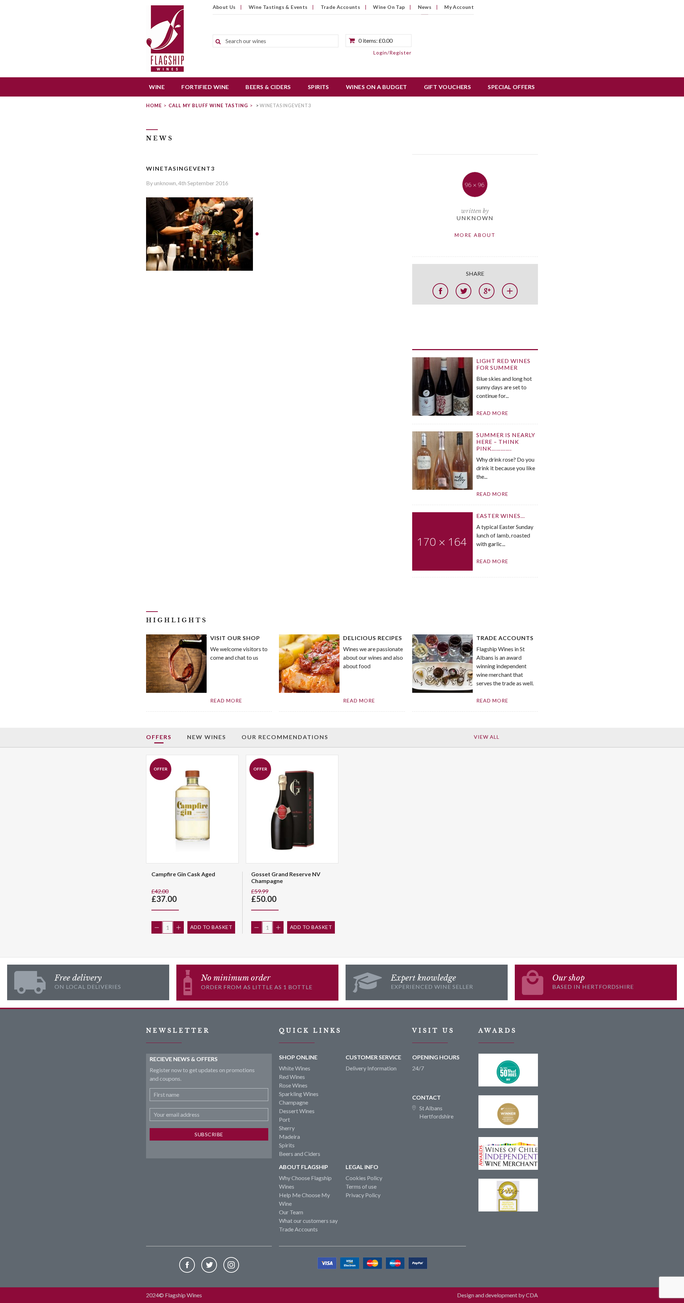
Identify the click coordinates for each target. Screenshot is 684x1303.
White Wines (294, 1068)
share (475, 273)
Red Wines (292, 1076)
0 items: (375, 40)
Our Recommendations (285, 736)
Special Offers (511, 86)
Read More (226, 700)
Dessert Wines (297, 1110)
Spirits (318, 86)
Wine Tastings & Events (278, 7)
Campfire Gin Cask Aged (183, 874)
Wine (157, 86)
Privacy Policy (363, 1195)
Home (154, 105)
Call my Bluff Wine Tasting (208, 105)
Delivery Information (371, 1068)
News (425, 7)
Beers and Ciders (299, 1153)
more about (475, 235)
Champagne (293, 1102)
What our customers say (308, 1220)
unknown (475, 217)
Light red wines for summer (503, 364)
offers (159, 736)
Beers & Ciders (268, 86)
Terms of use (361, 1186)
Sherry (287, 1128)
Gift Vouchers (447, 86)
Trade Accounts (341, 7)
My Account (459, 7)
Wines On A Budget (376, 86)
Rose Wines (293, 1085)
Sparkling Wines (298, 1093)
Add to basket (211, 927)
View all (486, 737)
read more (492, 413)
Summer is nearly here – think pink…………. (505, 441)
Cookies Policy (364, 1177)
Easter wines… (500, 515)
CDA (532, 1295)
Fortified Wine (205, 86)
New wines (206, 736)
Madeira (289, 1136)
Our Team (291, 1212)
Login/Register (392, 53)
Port (284, 1119)
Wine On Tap (389, 7)
